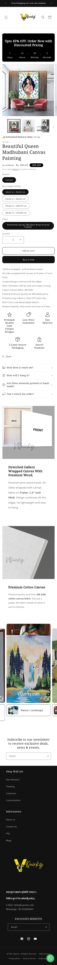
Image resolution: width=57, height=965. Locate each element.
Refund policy (44, 954)
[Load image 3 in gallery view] (42, 125)
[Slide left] (3, 126)
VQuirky (16, 954)
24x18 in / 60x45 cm (15, 199)
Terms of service (29, 958)
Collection (11, 793)
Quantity (6, 233)
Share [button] (8, 356)
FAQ (8, 833)
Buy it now (28, 259)
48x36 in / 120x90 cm (16, 212)
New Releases (12, 779)
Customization (13, 800)
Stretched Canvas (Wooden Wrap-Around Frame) (28, 225)
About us (10, 819)
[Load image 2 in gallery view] (28, 125)
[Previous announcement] (5, 3)
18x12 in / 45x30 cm (15, 192)
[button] (6, 17)
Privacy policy (14, 958)
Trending (10, 786)
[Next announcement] (51, 3)
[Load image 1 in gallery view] (13, 125)
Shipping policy (44, 958)
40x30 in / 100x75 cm (16, 205)
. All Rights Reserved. (28, 954)
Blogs (9, 840)
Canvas (9, 180)
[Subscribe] (47, 756)
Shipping (15, 169)
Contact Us (11, 826)
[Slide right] (53, 126)
